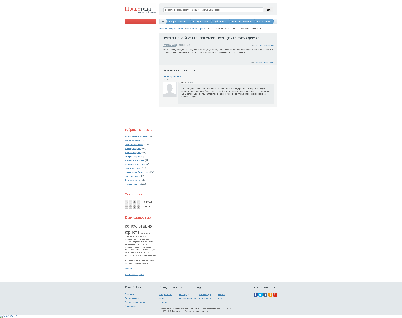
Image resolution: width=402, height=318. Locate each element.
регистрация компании (133, 247)
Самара (221, 298)
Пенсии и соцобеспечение (137, 172)
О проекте (129, 294)
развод (130, 263)
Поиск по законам (242, 21)
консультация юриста (138, 229)
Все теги (128, 268)
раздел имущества (141, 263)
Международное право (136, 164)
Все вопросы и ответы (135, 302)
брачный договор (134, 244)
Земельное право (133, 152)
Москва (162, 298)
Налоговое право (133, 168)
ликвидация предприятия (134, 242)
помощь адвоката (142, 250)
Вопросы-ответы (178, 21)
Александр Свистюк (172, 76)
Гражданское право (134, 144)
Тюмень (163, 302)
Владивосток (165, 294)
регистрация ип (141, 236)
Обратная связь (132, 298)
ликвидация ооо (143, 239)
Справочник (263, 21)
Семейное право (132, 176)
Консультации (200, 21)
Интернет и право (133, 156)
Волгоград (184, 294)
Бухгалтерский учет (133, 140)
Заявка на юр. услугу (134, 274)
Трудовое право (132, 180)
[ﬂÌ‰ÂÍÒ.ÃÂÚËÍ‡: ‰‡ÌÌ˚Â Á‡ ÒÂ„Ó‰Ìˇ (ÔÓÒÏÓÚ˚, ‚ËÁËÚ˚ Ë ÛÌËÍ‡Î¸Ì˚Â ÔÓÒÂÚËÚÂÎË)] (9, 316)
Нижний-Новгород (187, 298)
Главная (163, 28)
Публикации (220, 21)
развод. (144, 244)
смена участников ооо (142, 258)
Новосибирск (205, 298)
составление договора (133, 260)
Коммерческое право (134, 160)
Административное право (137, 136)
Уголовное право (133, 184)
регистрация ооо (130, 239)
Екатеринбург (205, 294)
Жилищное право (133, 148)
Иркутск (221, 294)
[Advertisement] (140, 74)
